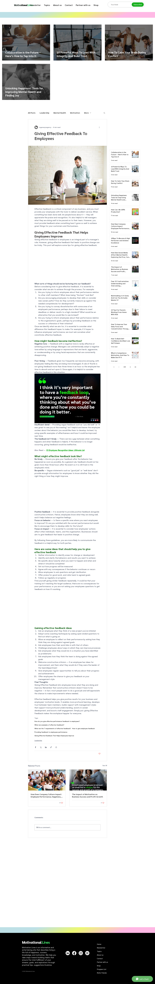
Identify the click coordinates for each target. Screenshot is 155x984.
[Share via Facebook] (35, 747)
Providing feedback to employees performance (50, 732)
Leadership (44, 113)
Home (99, 944)
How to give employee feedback (83, 728)
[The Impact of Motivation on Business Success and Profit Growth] (88, 780)
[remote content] (67, 264)
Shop (99, 966)
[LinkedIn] (68, 953)
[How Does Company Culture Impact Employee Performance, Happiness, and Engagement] (46, 780)
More (86, 113)
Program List (101, 969)
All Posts (31, 113)
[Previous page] (119, 367)
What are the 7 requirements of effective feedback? (52, 728)
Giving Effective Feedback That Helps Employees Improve (54, 736)
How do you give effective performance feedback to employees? (57, 721)
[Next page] (130, 367)
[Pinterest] (87, 953)
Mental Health (59, 113)
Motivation (75, 113)
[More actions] (99, 127)
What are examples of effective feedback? (49, 725)
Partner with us (102, 962)
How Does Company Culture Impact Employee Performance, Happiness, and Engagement (46, 795)
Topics (99, 951)
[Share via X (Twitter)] (41, 747)
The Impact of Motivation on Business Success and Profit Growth (87, 795)
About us (100, 955)
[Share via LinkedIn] (46, 747)
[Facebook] (74, 953)
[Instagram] (81, 953)
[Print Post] (56, 747)
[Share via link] (51, 747)
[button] (47, 5)
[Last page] (135, 367)
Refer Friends (102, 973)
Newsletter (101, 948)
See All (104, 765)
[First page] (114, 367)
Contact (100, 958)
